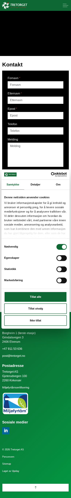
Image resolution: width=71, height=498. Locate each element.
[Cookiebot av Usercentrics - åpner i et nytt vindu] (51, 174)
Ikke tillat (35, 320)
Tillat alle (35, 296)
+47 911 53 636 (12, 348)
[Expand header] (65, 5)
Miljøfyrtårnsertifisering (15, 387)
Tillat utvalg (35, 308)
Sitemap (6, 463)
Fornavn (14, 78)
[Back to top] (35, 488)
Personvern (8, 456)
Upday (15, 471)
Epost (12, 108)
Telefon (12, 124)
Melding (13, 139)
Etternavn (15, 93)
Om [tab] (58, 184)
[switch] (61, 258)
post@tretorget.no (13, 355)
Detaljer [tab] (36, 184)
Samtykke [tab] (13, 184)
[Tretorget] (14, 5)
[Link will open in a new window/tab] (5, 430)
